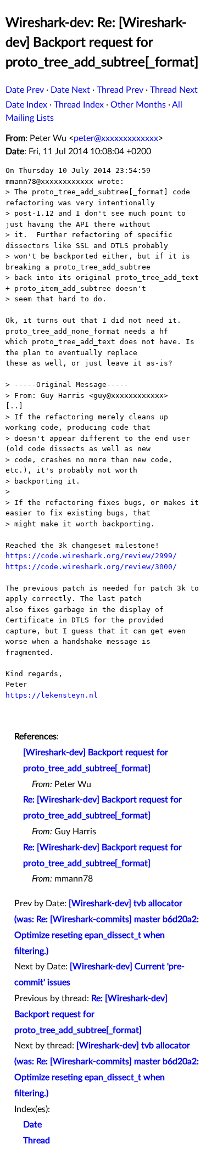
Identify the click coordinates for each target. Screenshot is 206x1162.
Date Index (26, 104)
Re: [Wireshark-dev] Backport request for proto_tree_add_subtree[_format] (91, 1014)
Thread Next (174, 90)
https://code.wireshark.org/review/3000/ (91, 567)
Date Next (70, 90)
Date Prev (24, 90)
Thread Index (79, 104)
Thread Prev (120, 90)
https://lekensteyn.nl (51, 695)
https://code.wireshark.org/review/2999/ (91, 556)
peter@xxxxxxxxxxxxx (116, 138)
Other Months (138, 104)
